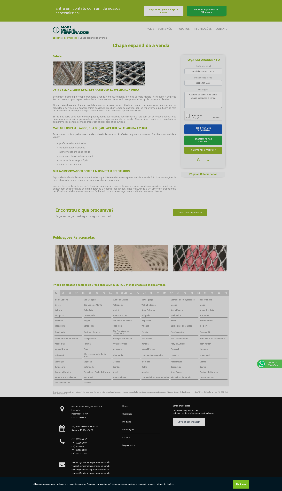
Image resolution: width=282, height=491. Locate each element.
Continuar (241, 484)
